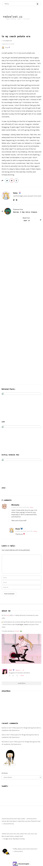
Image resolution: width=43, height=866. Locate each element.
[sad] (21, 405)
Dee (3, 735)
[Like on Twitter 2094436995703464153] (18, 675)
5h (23, 670)
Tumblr (17, 631)
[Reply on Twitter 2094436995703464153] (10, 675)
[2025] (21, 472)
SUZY (11, 670)
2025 (4, 488)
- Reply (31, 507)
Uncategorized (7, 40)
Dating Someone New (10, 455)
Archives (5, 773)
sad (3, 422)
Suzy (6, 47)
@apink (18, 670)
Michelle (15, 505)
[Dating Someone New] (21, 439)
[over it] (35, 299)
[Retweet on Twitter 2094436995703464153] (14, 675)
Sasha (4, 728)
